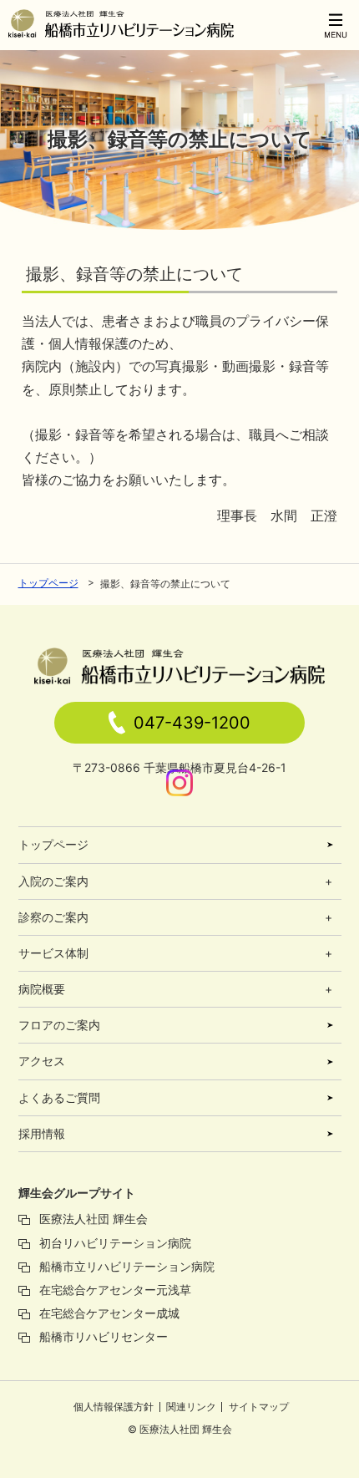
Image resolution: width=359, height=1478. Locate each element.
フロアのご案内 (59, 1025)
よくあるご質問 (59, 1097)
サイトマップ (259, 1406)
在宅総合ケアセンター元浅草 (115, 1289)
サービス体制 (53, 953)
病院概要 (41, 989)
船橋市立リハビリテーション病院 (127, 1266)
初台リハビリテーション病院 (115, 1243)
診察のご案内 (53, 917)
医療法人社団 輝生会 (93, 1218)
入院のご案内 (53, 881)
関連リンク (191, 1406)
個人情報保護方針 (113, 1406)
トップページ (48, 582)
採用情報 (41, 1133)
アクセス (41, 1061)
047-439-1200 (192, 723)
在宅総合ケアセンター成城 (109, 1313)
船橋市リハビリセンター (103, 1336)
